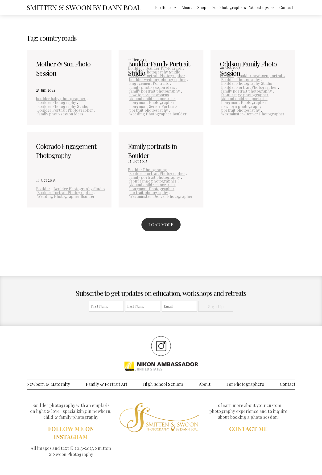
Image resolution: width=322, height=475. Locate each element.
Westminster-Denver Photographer (253, 114)
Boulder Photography (56, 102)
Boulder (135, 68)
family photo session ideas (60, 114)
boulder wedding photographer (157, 79)
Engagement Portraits (149, 83)
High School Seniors (163, 384)
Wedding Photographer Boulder (158, 114)
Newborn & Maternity (48, 384)
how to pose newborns (149, 95)
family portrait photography (154, 91)
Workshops (258, 7)
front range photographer (244, 95)
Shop (201, 7)
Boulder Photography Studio (62, 106)
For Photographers (229, 7)
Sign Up (216, 306)
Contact (286, 7)
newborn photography (241, 106)
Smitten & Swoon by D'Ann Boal (84, 7)
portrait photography (148, 110)
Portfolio (163, 7)
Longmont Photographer (151, 102)
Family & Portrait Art (106, 384)
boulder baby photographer (61, 98)
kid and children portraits (152, 98)
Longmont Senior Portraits (153, 106)
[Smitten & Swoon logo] (159, 417)
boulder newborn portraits (261, 75)
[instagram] (161, 345)
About (187, 7)
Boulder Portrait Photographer (65, 110)
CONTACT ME (248, 428)
